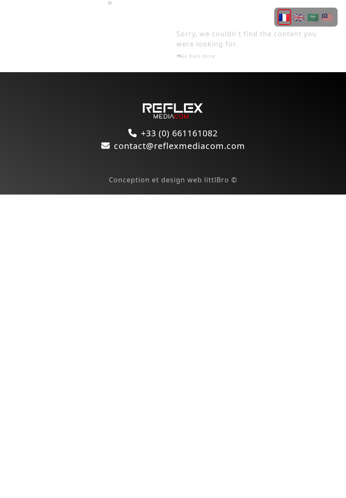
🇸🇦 (313, 17)
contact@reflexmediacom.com (179, 146)
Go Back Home (198, 56)
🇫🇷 (284, 17)
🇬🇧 (299, 17)
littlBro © (220, 179)
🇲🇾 (327, 17)
